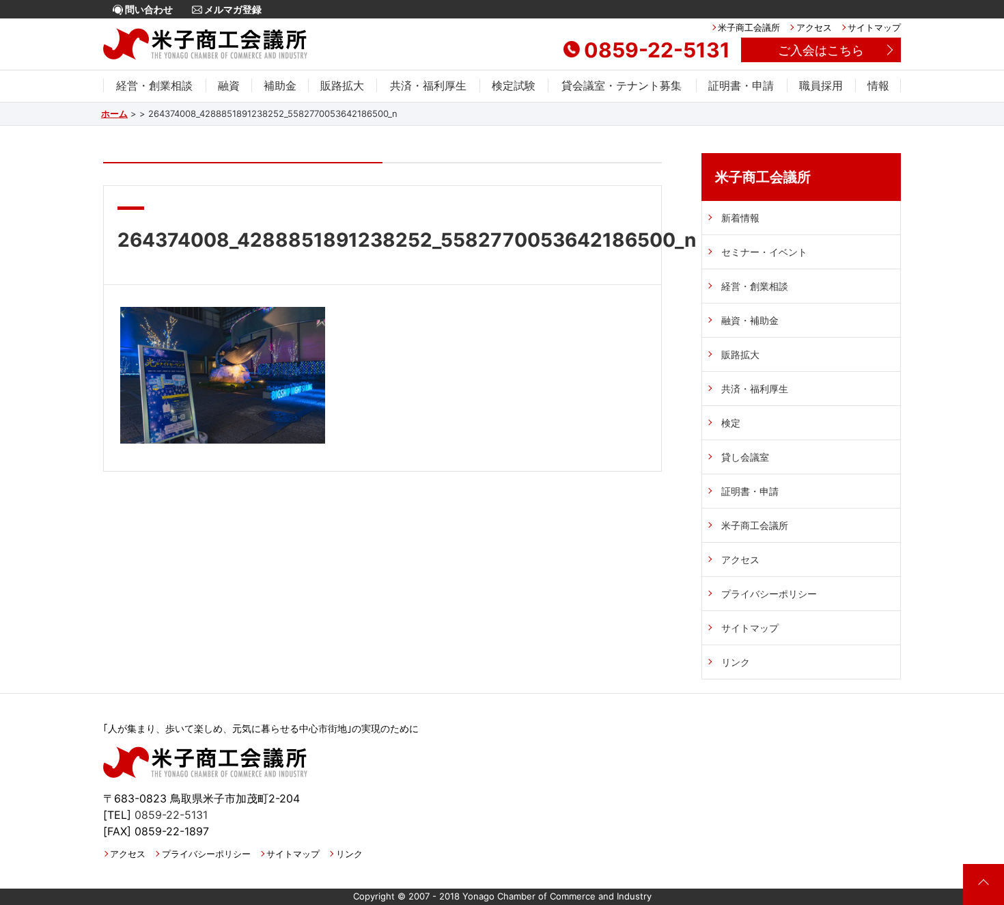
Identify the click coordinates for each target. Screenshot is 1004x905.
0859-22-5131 (657, 50)
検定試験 (513, 85)
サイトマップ (874, 27)
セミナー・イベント (764, 252)
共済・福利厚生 (428, 85)
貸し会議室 (745, 457)
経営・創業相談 (154, 85)
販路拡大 (342, 85)
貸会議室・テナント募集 (621, 85)
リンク (735, 662)
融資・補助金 (750, 320)
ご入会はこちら (821, 50)
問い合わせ (148, 9)
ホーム (114, 113)
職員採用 (821, 85)
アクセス (813, 27)
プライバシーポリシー (769, 593)
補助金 (280, 85)
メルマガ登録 (232, 9)
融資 (229, 85)
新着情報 (740, 218)
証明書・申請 (741, 85)
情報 (878, 85)
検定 (730, 423)
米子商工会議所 (749, 27)
